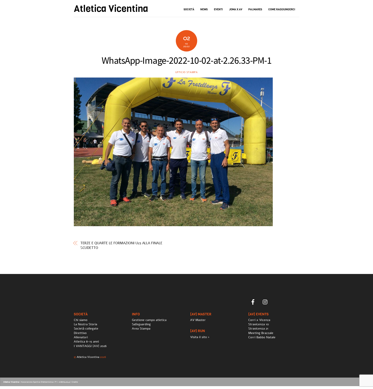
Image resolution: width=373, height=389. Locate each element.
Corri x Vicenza (259, 320)
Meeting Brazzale (260, 333)
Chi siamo (80, 320)
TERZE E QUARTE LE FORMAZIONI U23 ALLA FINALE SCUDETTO (121, 245)
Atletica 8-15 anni (86, 341)
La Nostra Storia (85, 324)
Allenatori (81, 337)
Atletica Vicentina (88, 357)
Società (189, 9)
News (204, 9)
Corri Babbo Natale (261, 337)
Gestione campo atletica (149, 320)
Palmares (255, 9)
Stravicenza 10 (258, 324)
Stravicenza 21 (258, 328)
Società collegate (86, 328)
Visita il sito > (199, 337)
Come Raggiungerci (281, 9)
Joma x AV (235, 9)
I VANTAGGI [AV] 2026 (90, 346)
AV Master (198, 320)
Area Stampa (141, 328)
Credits (75, 382)
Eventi (218, 9)
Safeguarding (141, 324)
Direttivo (80, 333)
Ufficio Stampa (186, 72)
